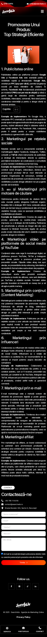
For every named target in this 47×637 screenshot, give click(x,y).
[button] (42, 11)
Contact (40, 631)
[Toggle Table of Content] (14, 109)
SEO (9, 189)
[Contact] (40, 628)
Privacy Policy (23, 617)
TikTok (14, 155)
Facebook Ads (16, 77)
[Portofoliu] (23, 628)
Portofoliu (23, 631)
